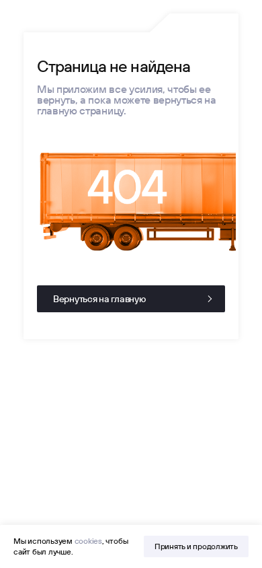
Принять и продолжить (196, 546)
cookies (88, 541)
